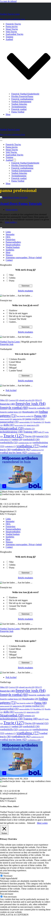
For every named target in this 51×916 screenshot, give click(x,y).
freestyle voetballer (39, 408)
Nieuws (9, 255)
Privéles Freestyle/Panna (22, 96)
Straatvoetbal (12, 428)
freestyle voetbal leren (11, 412)
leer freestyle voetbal (25, 416)
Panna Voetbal (17, 112)
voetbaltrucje (20, 449)
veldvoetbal (5, 440)
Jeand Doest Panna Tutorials (21, 203)
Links (8, 232)
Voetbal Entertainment (21, 101)
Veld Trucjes (11, 31)
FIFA (8, 237)
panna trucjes (19, 419)
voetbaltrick (10, 447)
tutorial (42, 436)
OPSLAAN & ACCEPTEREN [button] (14, 914)
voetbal (16, 439)
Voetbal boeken (13, 247)
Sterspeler (10, 234)
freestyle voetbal (14, 407)
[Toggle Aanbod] (15, 160)
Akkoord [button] (31, 823)
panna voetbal (34, 419)
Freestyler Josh (6, 344)
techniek (29, 429)
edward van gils (27, 400)
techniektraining (11, 431)
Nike (11, 275)
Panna (40, 415)
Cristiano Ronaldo (17, 359)
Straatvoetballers (13, 244)
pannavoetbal (9, 421)
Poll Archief (11, 390)
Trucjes (30, 436)
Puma (11, 280)
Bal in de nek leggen (18, 313)
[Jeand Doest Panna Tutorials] (14, 197)
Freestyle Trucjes (13, 24)
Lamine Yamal (15, 370)
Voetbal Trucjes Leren (10, 341)
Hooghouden (30, 412)
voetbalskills (9, 442)
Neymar (12, 365)
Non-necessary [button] (6, 894)
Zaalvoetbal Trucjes (14, 34)
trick (41, 432)
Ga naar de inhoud (8, 1)
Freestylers (10, 239)
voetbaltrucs (33, 453)
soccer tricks (20, 425)
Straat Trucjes (12, 29)
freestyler (7, 403)
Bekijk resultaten (25, 291)
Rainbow (13, 310)
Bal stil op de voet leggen (20, 316)
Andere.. (13, 322)
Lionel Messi (15, 362)
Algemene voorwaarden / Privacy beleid (24, 257)
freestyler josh (30, 403)
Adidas (12, 278)
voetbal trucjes (37, 450)
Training (9, 37)
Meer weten (42, 823)
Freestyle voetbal (18, 109)
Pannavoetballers (13, 242)
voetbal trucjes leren (13, 452)
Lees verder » (11, 222)
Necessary (8, 876)
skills (8, 424)
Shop (8, 114)
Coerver (13, 400)
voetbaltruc (27, 446)
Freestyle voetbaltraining (22, 99)
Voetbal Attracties (19, 104)
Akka (4, 400)
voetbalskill (31, 439)
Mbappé (13, 367)
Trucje (13, 435)
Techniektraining (18, 106)
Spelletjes (10, 250)
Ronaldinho (38, 422)
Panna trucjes (12, 26)
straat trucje (33, 425)
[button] (28, 67)
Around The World (17, 319)
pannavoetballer (26, 422)
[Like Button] (1, 227)
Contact (9, 260)
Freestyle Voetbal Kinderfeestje (25, 94)
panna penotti (6, 419)
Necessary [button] (4, 873)
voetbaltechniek (25, 443)
